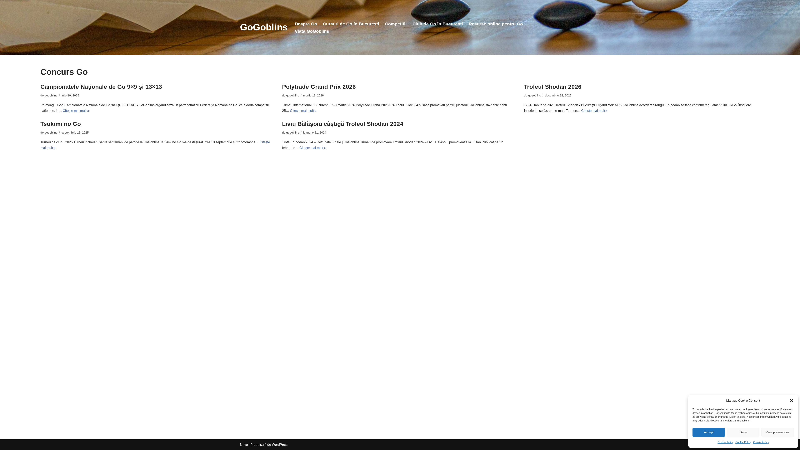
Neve (244, 444)
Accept (709, 432)
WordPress (280, 444)
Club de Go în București (437, 23)
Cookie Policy (725, 442)
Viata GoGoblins (312, 31)
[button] (792, 401)
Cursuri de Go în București (351, 23)
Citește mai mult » (76, 110)
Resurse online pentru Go (496, 23)
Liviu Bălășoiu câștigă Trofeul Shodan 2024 (342, 124)
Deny (743, 432)
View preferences (777, 432)
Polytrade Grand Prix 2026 (319, 87)
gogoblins (51, 95)
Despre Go (306, 23)
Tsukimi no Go (60, 124)
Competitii (396, 23)
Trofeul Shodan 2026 (552, 87)
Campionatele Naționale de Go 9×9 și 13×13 (101, 87)
